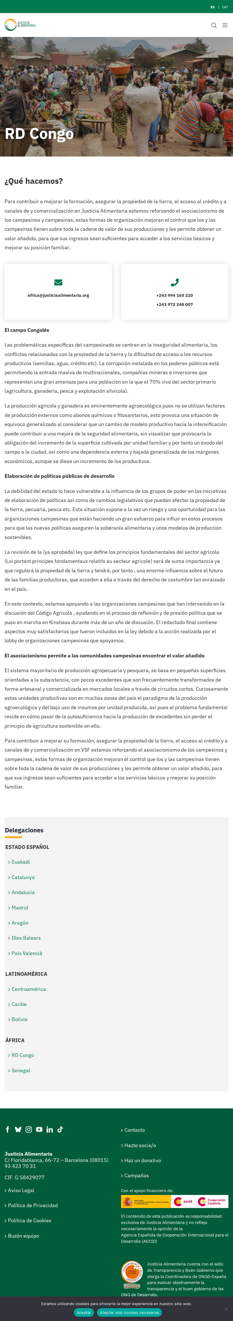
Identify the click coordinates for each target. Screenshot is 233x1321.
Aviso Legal (21, 1190)
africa (33, 295)
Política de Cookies (29, 1220)
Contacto (134, 1130)
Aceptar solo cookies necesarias (129, 1312)
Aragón (20, 922)
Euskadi (21, 862)
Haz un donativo (142, 1160)
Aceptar (84, 1312)
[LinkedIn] (50, 1129)
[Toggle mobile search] (214, 25)
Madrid (20, 907)
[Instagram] (29, 1129)
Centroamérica (29, 989)
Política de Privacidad (33, 1205)
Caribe (19, 1004)
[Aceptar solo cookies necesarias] (226, 1309)
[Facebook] (8, 1129)
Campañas (136, 1175)
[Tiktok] (60, 1129)
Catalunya (23, 877)
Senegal (21, 1070)
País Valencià (27, 953)
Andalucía (23, 892)
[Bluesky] (18, 1129)
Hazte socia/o (140, 1145)
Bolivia (20, 1019)
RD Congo (23, 1055)
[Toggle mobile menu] (225, 25)
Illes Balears (26, 938)
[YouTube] (39, 1129)
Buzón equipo (23, 1235)
